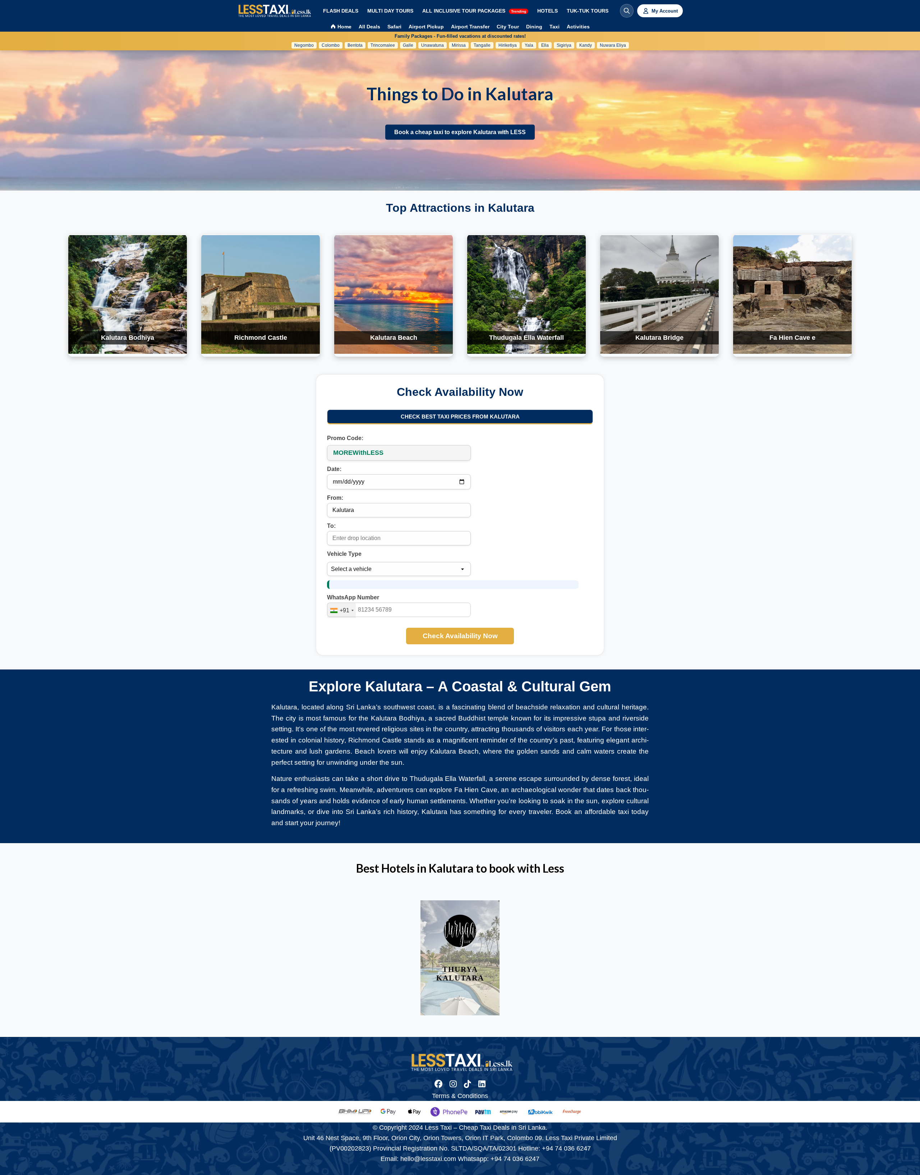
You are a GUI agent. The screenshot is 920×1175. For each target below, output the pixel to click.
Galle (408, 45)
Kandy (585, 45)
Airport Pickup (426, 26)
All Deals (369, 26)
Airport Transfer (470, 26)
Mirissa (459, 45)
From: (335, 498)
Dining (534, 26)
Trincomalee (383, 45)
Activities (578, 26)
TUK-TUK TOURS (587, 11)
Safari (394, 26)
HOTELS (547, 11)
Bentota (355, 45)
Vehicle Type (344, 554)
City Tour (508, 26)
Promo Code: (345, 438)
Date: (334, 469)
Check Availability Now (460, 636)
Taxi (554, 26)
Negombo (304, 45)
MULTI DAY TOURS (390, 11)
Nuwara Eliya (613, 45)
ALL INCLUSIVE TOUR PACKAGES (474, 11)
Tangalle (482, 45)
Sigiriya (564, 45)
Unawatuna (432, 45)
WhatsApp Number (353, 597)
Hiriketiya (507, 45)
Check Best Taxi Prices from (460, 416)
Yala (529, 45)
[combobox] (341, 610)
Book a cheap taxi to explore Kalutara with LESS (460, 132)
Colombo (331, 45)
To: (331, 526)
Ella (545, 45)
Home (343, 26)
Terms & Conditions (460, 1095)
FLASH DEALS (340, 11)
